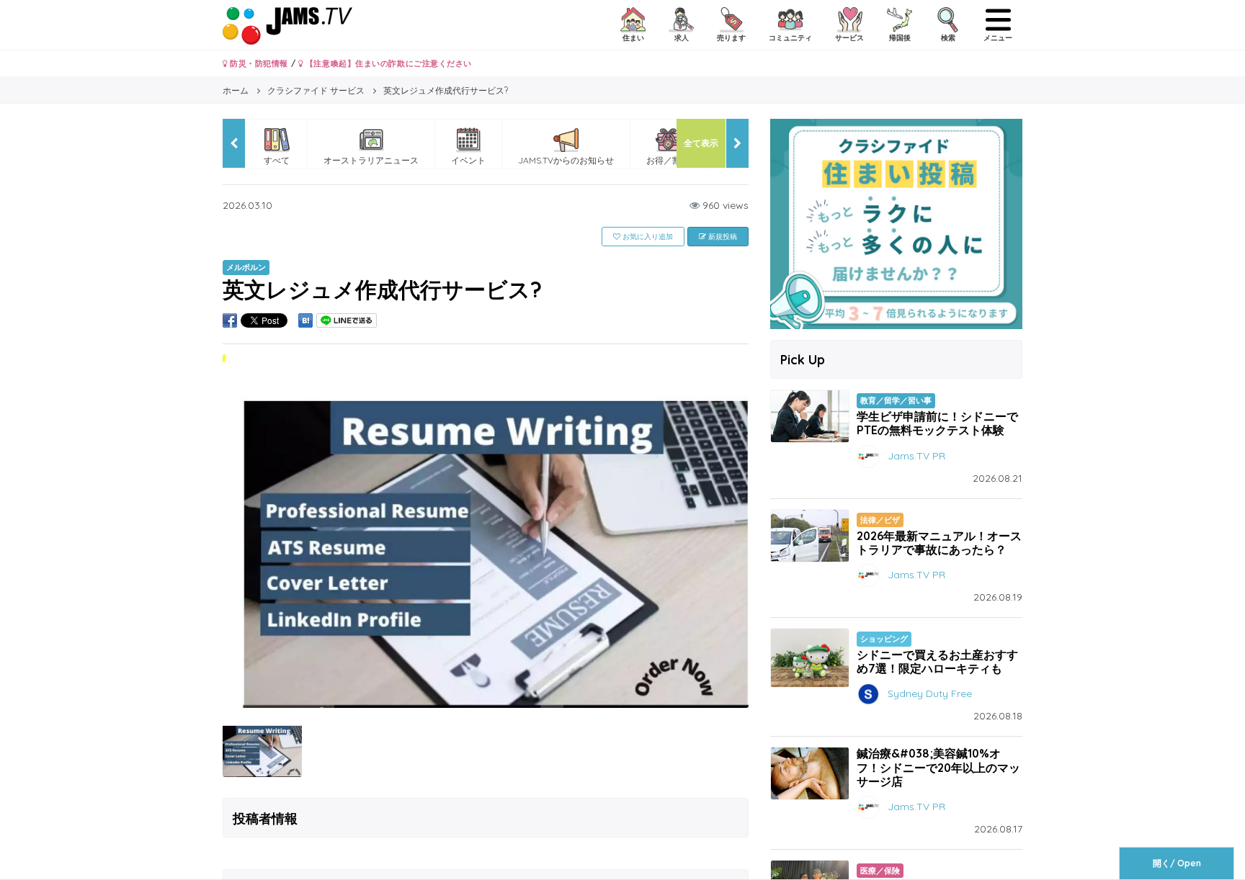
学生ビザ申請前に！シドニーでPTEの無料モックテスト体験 (937, 423)
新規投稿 (721, 236)
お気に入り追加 (646, 237)
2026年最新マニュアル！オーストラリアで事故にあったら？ (939, 543)
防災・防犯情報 (258, 63)
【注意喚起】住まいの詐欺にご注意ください (387, 63)
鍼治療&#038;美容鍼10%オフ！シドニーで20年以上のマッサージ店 (938, 767)
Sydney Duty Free (930, 693)
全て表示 (701, 143)
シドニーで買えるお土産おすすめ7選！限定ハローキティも (937, 661)
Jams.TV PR (916, 455)
